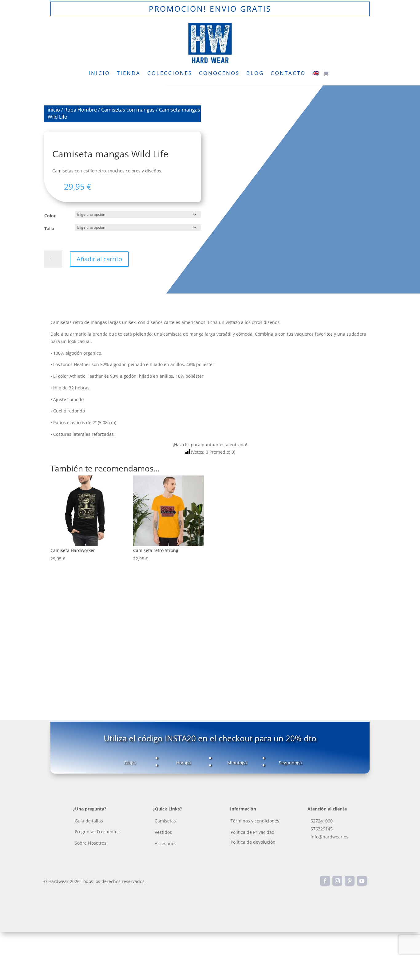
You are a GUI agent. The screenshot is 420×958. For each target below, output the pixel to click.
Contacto (288, 74)
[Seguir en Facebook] (325, 881)
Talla (49, 228)
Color (50, 216)
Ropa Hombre (80, 109)
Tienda (129, 74)
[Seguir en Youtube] (362, 881)
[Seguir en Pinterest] (350, 881)
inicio (54, 109)
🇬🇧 (316, 74)
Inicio (99, 74)
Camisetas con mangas (128, 109)
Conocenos (219, 74)
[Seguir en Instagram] (337, 881)
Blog (255, 74)
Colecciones (169, 74)
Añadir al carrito (99, 259)
